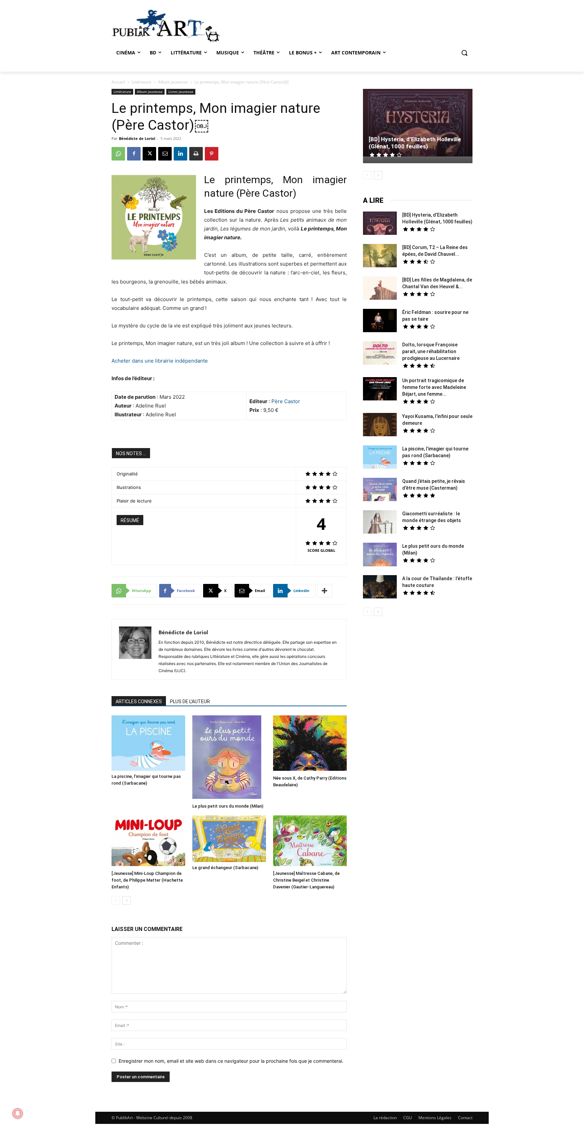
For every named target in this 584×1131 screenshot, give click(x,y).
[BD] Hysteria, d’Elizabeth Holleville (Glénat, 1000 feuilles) (415, 143)
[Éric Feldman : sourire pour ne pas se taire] (380, 321)
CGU (407, 1118)
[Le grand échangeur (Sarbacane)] (229, 838)
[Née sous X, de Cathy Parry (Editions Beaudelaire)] (310, 743)
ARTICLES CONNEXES (139, 701)
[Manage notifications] (17, 1113)
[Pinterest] (211, 154)
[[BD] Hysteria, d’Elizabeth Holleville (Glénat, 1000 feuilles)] (417, 123)
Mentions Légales (435, 1118)
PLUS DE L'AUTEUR (190, 701)
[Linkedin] (180, 154)
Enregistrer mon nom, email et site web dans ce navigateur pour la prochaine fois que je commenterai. (231, 1061)
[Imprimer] (196, 154)
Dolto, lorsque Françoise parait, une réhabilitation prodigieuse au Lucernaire (431, 351)
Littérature (141, 82)
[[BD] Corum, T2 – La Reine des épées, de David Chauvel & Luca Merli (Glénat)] (380, 256)
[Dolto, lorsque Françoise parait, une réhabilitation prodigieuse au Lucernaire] (380, 353)
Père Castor (285, 401)
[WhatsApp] (118, 154)
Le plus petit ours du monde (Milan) (227, 806)
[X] (149, 154)
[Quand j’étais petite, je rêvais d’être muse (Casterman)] (380, 490)
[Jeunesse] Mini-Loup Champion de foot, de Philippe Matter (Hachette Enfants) (147, 880)
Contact (465, 1118)
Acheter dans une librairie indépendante (160, 361)
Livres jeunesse (180, 91)
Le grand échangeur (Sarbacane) (225, 867)
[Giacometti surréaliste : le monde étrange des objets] (380, 522)
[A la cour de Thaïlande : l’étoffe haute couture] (380, 587)
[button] (464, 53)
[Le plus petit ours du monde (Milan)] (229, 758)
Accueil (118, 82)
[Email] (165, 154)
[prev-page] (116, 900)
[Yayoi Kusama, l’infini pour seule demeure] (380, 425)
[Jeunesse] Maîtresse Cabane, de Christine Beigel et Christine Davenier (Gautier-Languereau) (306, 880)
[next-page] (126, 900)
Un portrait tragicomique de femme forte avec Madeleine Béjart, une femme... (434, 387)
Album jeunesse (173, 82)
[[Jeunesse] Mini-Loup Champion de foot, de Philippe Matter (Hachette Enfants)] (148, 841)
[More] (324, 590)
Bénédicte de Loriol (137, 138)
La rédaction (385, 1118)
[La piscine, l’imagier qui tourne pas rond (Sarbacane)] (148, 743)
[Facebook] (134, 154)
